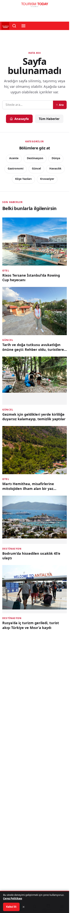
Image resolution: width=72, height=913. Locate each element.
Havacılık (55, 168)
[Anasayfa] (35, 6)
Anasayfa (21, 119)
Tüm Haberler (49, 119)
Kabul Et (11, 906)
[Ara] (14, 26)
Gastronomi (15, 168)
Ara (61, 105)
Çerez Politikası (12, 898)
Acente (13, 158)
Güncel (36, 168)
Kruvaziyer (47, 179)
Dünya (56, 158)
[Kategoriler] (23, 26)
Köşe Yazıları (23, 179)
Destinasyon (35, 158)
